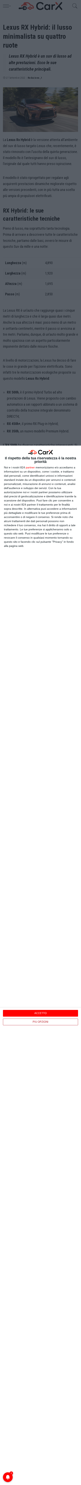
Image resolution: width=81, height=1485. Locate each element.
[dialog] (40, 965)
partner (30, 467)
